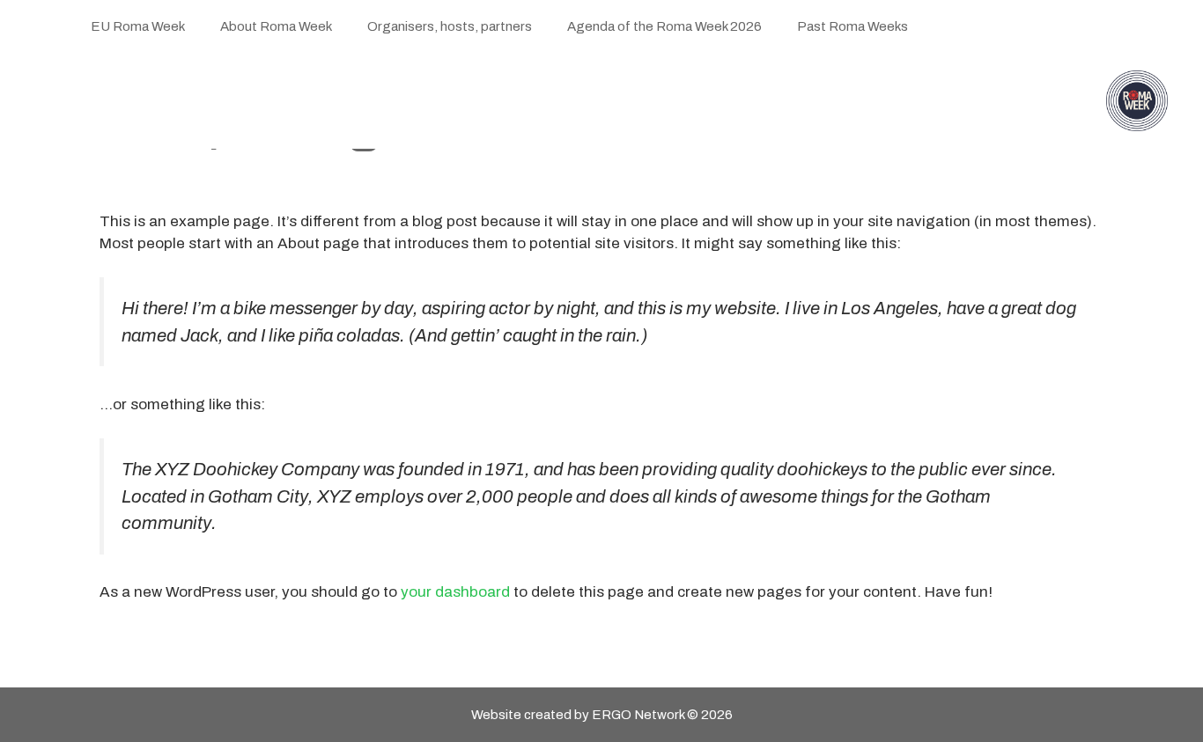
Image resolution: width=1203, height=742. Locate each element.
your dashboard (455, 592)
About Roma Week (276, 26)
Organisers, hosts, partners (449, 26)
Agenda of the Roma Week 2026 (664, 26)
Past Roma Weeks (852, 26)
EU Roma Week (138, 26)
